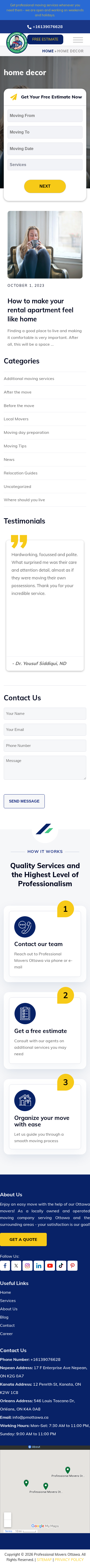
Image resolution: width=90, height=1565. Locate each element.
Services (8, 1300)
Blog (4, 1317)
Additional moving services (29, 378)
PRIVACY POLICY (69, 1559)
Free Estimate (45, 39)
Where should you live (24, 499)
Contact (7, 1325)
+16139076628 (48, 26)
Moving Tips (15, 445)
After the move (18, 392)
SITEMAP (44, 1559)
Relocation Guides (21, 472)
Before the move (19, 405)
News (9, 459)
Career (6, 1333)
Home (48, 51)
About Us (9, 1308)
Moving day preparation (26, 432)
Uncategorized (17, 486)
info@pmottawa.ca (30, 1417)
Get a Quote (23, 1239)
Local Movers (16, 418)
